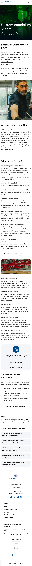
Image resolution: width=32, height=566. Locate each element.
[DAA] (16, 548)
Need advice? (17, 362)
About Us (7, 506)
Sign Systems (8, 518)
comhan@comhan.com (17, 493)
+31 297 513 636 (17, 491)
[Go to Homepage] (10, 2)
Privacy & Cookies (12, 563)
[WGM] (16, 542)
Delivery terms (21, 563)
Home (6, 503)
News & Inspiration (10, 509)
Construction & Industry (12, 515)
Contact (6, 512)
